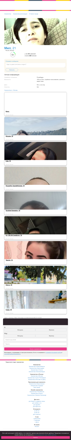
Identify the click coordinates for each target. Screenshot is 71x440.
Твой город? (36, 387)
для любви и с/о (36, 403)
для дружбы (36, 404)
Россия (37, 426)
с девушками (36, 418)
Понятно (35, 437)
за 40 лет (36, 411)
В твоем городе (33, 14)
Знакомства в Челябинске (37, 391)
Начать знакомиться (35, 349)
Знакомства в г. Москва (10, 90)
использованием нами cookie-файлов (45, 435)
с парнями (37, 420)
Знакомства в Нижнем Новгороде (36, 395)
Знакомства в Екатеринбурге (37, 371)
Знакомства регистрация (20, 14)
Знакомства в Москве (37, 376)
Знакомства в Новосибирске (37, 366)
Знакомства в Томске (37, 370)
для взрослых (37, 406)
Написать (12, 70)
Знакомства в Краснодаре (36, 368)
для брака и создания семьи (37, 401)
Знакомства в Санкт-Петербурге (37, 378)
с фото (37, 422)
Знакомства (7, 14)
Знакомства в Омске (37, 393)
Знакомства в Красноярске (36, 384)
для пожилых (37, 414)
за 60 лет (36, 412)
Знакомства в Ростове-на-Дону (37, 379)
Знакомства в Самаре (37, 385)
